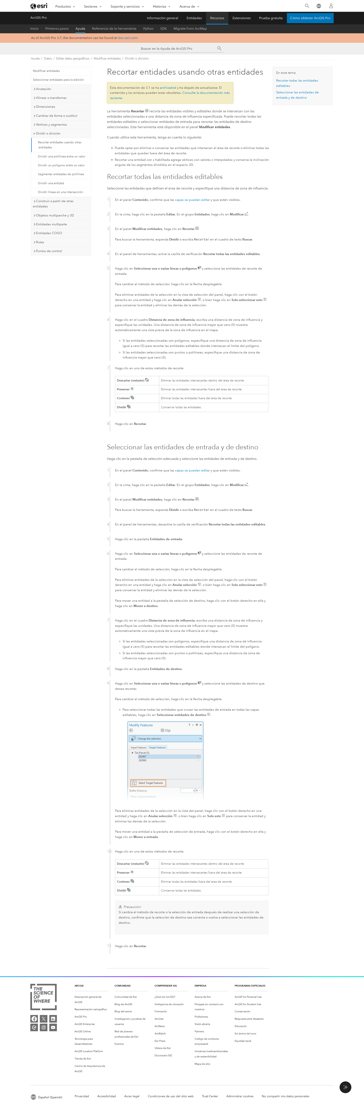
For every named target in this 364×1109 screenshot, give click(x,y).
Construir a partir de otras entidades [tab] (53, 203)
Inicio (34, 29)
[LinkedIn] (53, 1019)
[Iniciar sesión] (331, 6)
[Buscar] (307, 6)
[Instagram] (43, 1027)
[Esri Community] (34, 1027)
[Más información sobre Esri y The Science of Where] (43, 998)
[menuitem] (91, 999)
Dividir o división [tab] (48, 133)
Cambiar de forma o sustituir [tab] (57, 116)
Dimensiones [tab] (45, 107)
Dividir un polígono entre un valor (61, 165)
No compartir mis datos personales (285, 1096)
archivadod (168, 88)
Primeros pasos (57, 29)
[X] (43, 1019)
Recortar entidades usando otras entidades (59, 145)
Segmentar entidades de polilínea (61, 174)
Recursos (217, 18)
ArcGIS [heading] (79, 985)
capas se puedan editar (192, 200)
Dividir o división (137, 58)
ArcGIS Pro (38, 18)
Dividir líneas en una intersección (60, 192)
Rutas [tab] (40, 242)
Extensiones (242, 18)
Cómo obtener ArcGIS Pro (310, 18)
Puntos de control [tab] (49, 251)
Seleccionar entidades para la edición (58, 80)
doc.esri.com (128, 38)
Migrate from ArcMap (190, 29)
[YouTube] (53, 1027)
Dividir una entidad (51, 183)
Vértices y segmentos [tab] (51, 124)
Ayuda (80, 29)
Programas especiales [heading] (250, 985)
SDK (163, 29)
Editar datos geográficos (72, 58)
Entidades (194, 18)
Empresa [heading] (200, 985)
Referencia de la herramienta (114, 29)
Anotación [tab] (43, 89)
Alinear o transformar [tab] (51, 98)
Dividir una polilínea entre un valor (61, 156)
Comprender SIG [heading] (166, 985)
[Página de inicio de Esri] (39, 6)
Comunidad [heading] (123, 985)
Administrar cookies (239, 1096)
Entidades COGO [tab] (49, 233)
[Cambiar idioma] (318, 6)
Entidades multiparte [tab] (51, 224)
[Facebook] (34, 1019)
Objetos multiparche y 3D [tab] (55, 215)
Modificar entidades (107, 58)
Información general (162, 18)
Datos (48, 58)
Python (148, 29)
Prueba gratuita (271, 18)
